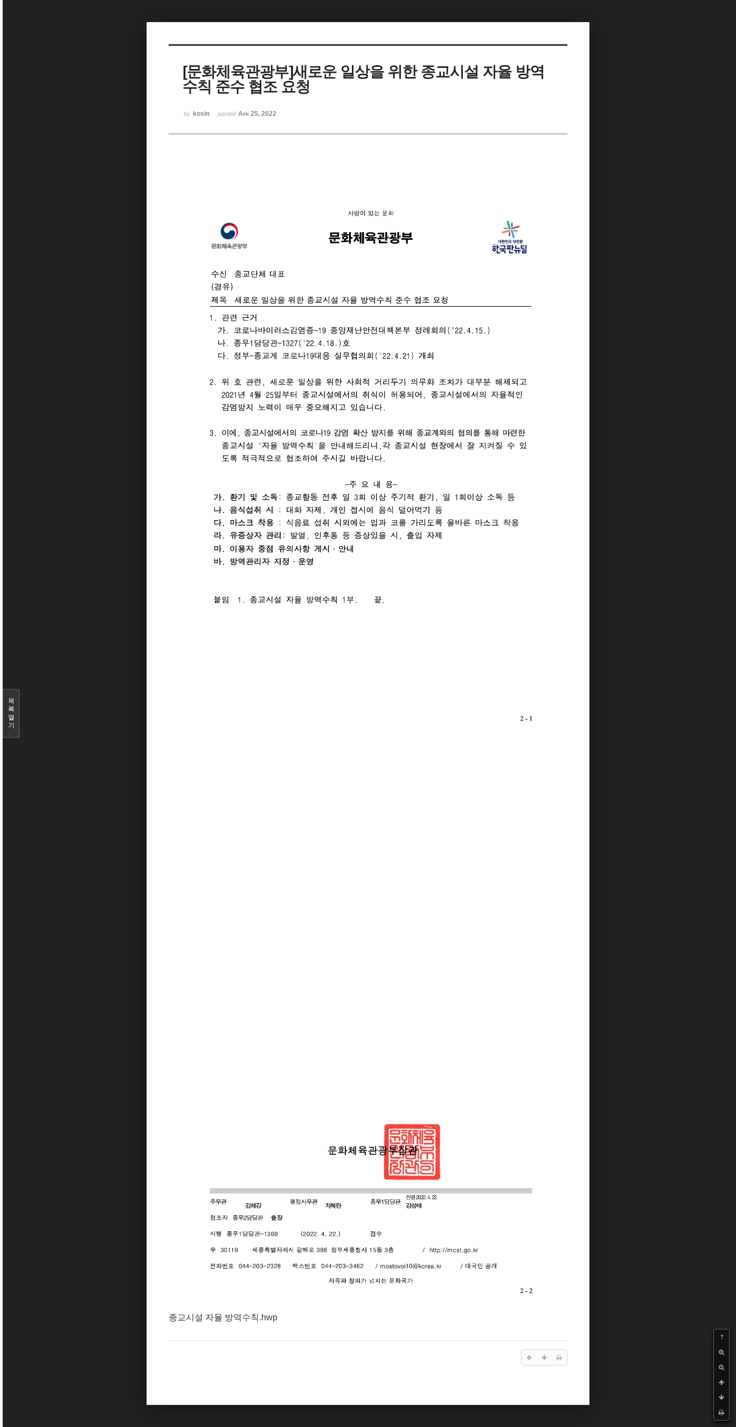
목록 (11, 713)
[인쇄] (721, 1412)
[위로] (721, 1382)
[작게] (721, 1367)
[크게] (721, 1352)
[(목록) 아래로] (721, 1397)
